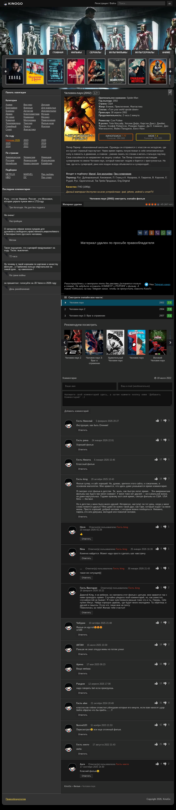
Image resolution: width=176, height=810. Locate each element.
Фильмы (76, 52)
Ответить (82, 430)
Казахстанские (31, 163)
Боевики (10, 111)
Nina (82, 549)
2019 (43, 143)
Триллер (28, 123)
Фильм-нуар (47, 123)
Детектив (28, 111)
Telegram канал (162, 284)
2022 (26, 143)
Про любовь (47, 174)
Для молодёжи (104, 173)
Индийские (11, 163)
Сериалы (95, 52)
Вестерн (28, 104)
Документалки (48, 111)
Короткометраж (32, 114)
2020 (43, 140)
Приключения (48, 120)
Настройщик (15, 221)
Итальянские (48, 160)
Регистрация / (102, 3)
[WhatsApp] (163, 232)
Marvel (92, 173)
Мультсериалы (144, 52)
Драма (9, 114)
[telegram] (169, 232)
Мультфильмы (118, 52)
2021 (26, 146)
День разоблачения (19, 289)
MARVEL (28, 174)
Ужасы (27, 126)
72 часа (13, 256)
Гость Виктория (88, 588)
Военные (28, 108)
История (10, 117)
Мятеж (12, 240)
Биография (11, 108)
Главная (58, 52)
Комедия (10, 120)
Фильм (77, 786)
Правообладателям (16, 799)
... (81, 568)
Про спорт (46, 177)
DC (25, 177)
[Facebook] (145, 232)
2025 (8, 143)
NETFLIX (10, 174)
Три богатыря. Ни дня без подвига (27, 207)
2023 (26, 140)
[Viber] (157, 232)
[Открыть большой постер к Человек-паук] (79, 119)
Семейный (11, 126)
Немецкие (46, 157)
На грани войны (17, 275)
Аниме (166, 52)
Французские (30, 160)
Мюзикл (45, 117)
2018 (43, 146)
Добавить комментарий (76, 411)
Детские (45, 104)
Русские (10, 160)
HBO (8, 177)
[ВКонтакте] (140, 232)
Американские (13, 157)
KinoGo (67, 786)
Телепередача (13, 123)
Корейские (46, 163)
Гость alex (81, 703)
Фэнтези (45, 126)
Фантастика (30, 129)
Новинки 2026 (13, 140)
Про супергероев (122, 173)
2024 (8, 146)
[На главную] (13, 3)
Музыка (45, 114)
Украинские (29, 157)
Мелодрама (30, 120)
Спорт (9, 129)
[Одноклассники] (151, 232)
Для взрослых (48, 108)
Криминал (29, 117)
